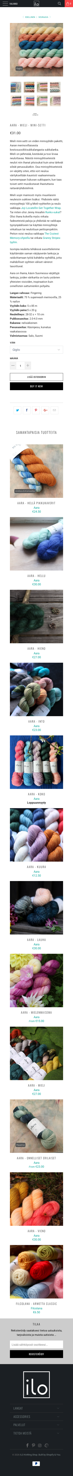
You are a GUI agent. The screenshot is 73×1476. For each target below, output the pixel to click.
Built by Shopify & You (49, 1454)
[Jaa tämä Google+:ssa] (45, 410)
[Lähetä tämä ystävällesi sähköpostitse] (54, 410)
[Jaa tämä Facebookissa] (26, 410)
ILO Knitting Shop (28, 1454)
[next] (59, 49)
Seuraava (43, 17)
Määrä (14, 358)
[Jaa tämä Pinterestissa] (36, 410)
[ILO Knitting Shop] (36, 3)
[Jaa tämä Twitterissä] (17, 410)
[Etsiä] (61, 3)
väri (12, 342)
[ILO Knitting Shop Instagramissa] (40, 1445)
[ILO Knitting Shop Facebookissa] (27, 1445)
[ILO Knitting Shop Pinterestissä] (33, 1445)
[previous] (13, 49)
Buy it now (36, 386)
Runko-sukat (52, 212)
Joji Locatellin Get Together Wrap (41, 208)
